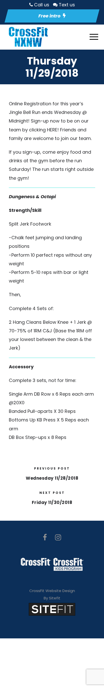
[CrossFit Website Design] (52, 609)
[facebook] (45, 537)
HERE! (53, 130)
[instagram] (58, 537)
